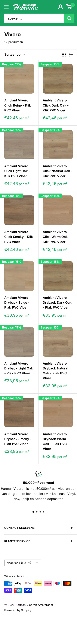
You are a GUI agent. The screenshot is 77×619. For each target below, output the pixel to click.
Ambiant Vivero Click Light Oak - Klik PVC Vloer (17, 171)
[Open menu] (6, 6)
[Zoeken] (69, 18)
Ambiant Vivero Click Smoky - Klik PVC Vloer (18, 237)
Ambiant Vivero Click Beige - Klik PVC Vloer (17, 105)
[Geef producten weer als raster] (64, 54)
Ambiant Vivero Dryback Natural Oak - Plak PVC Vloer (55, 370)
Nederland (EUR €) (19, 562)
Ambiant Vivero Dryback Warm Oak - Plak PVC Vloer (55, 441)
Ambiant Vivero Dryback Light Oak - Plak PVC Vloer (18, 368)
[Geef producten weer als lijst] (71, 54)
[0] (69, 6)
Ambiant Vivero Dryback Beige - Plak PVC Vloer (17, 303)
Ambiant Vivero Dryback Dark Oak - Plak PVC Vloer (57, 303)
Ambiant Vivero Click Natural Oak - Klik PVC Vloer (58, 171)
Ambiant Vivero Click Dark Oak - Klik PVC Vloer (56, 105)
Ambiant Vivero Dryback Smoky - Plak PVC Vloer (17, 439)
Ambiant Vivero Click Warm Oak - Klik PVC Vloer (56, 237)
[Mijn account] (60, 6)
